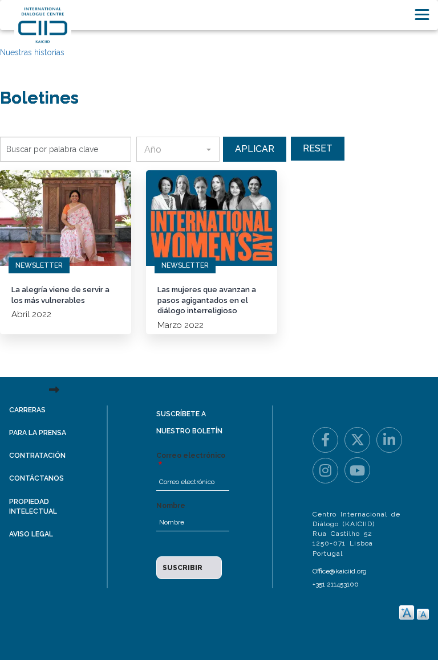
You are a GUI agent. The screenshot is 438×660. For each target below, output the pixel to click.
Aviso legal (31, 534)
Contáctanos (36, 478)
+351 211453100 (336, 584)
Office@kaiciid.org (340, 571)
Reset (317, 148)
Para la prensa (37, 433)
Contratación (37, 456)
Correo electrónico (190, 456)
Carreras (27, 410)
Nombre (170, 506)
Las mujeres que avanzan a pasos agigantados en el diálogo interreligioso (206, 300)
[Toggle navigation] (422, 14)
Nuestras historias (32, 52)
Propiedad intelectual (33, 506)
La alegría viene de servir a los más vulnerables (60, 295)
